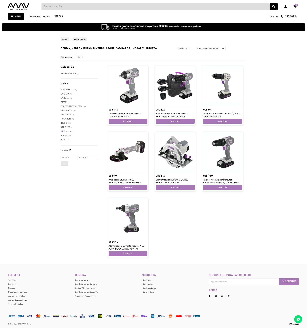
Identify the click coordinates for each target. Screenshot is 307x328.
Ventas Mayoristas (16, 296)
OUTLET (47, 16)
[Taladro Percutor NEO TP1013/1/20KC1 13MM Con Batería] (222, 86)
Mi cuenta (146, 280)
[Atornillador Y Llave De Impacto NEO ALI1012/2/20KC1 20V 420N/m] (127, 218)
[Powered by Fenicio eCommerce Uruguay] (294, 324)
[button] (274, 6)
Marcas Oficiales (15, 304)
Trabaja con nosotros (17, 292)
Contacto (12, 284)
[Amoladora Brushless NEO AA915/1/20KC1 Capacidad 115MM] (127, 152)
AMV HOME (34, 16)
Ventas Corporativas (17, 300)
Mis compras (148, 284)
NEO (79, 57)
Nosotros (12, 280)
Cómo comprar (82, 280)
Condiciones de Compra (86, 284)
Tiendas (274, 16)
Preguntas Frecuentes (85, 296)
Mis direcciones (149, 288)
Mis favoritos (148, 292)
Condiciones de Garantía (86, 292)
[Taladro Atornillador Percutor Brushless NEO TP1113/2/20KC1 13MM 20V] (222, 152)
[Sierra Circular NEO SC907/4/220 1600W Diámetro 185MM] (175, 152)
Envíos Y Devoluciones (85, 288)
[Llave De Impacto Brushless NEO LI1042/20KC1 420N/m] (127, 86)
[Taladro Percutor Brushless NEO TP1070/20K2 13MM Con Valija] (175, 86)
